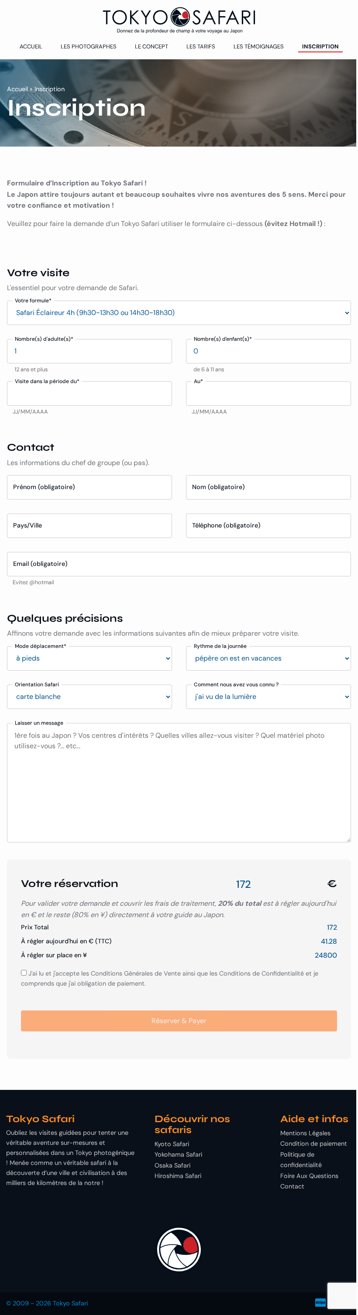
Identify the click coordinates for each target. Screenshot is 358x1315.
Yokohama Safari (178, 1154)
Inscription (320, 46)
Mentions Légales (305, 1133)
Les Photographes (89, 46)
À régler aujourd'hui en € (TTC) (66, 941)
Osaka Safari (172, 1165)
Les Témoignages (259, 46)
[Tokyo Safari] (179, 20)
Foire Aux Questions (309, 1176)
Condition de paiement (313, 1143)
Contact (292, 1186)
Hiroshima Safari (178, 1176)
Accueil (31, 46)
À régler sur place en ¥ (54, 955)
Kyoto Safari (172, 1144)
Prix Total (34, 927)
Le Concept (151, 46)
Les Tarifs (200, 46)
